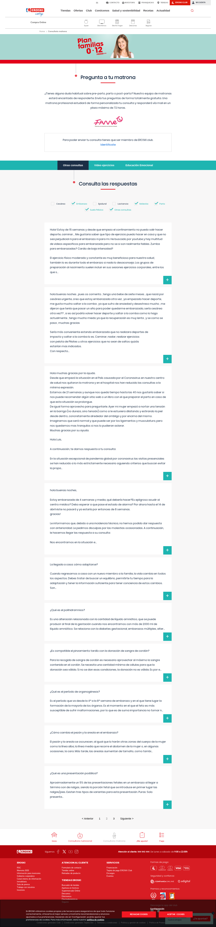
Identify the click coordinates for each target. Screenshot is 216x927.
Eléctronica (66, 896)
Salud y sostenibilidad (126, 10)
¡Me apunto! (142, 841)
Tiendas (66, 10)
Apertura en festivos (70, 888)
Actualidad (163, 10)
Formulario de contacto (71, 868)
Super (86, 21)
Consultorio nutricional (80, 841)
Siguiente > (127, 818)
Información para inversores (29, 873)
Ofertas (78, 10)
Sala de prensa (23, 884)
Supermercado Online (71, 891)
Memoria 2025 (23, 870)
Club (89, 10)
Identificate (108, 144)
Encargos (111, 873)
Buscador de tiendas (70, 885)
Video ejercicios (104, 165)
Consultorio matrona (114, 841)
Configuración (157, 909)
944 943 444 (143, 852)
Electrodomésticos (70, 899)
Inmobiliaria (22, 882)
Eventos (110, 876)
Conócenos (102, 10)
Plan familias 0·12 (108, 46)
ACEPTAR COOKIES (176, 914)
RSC (19, 868)
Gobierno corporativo (26, 876)
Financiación (112, 868)
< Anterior (87, 818)
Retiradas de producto (71, 873)
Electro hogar (117, 21)
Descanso (133, 21)
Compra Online (38, 22)
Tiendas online (68, 870)
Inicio (54, 841)
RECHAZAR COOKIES (139, 914)
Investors (21, 890)
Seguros (148, 21)
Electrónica (101, 21)
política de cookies (95, 920)
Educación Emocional (139, 165)
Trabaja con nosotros (26, 887)
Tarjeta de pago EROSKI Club (119, 870)
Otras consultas (73, 165)
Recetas (148, 10)
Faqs (161, 841)
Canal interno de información (29, 879)
